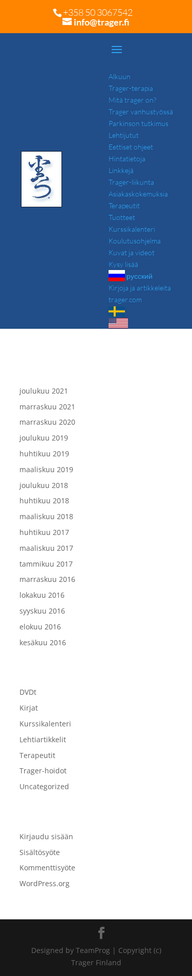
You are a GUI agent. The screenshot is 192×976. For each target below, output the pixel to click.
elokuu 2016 (40, 626)
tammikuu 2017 (46, 564)
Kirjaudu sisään (46, 836)
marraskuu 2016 (47, 579)
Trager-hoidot (43, 770)
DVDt (27, 692)
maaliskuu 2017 (46, 548)
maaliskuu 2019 (46, 469)
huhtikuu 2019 (44, 453)
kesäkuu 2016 (42, 642)
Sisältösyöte (39, 852)
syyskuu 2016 (42, 611)
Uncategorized (44, 786)
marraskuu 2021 (47, 406)
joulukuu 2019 (43, 438)
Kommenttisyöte (47, 867)
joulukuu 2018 (43, 485)
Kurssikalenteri (45, 723)
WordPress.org (44, 883)
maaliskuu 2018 (46, 516)
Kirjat (28, 708)
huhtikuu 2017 (44, 532)
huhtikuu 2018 (44, 500)
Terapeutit (37, 755)
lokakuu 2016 (42, 595)
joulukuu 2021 (43, 391)
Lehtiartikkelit (42, 739)
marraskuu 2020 (47, 422)
